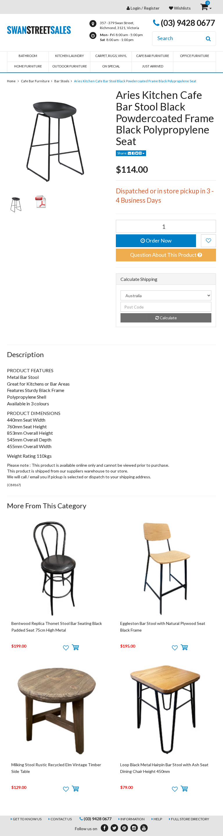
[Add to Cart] (75, 648)
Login (136, 8)
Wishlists (182, 8)
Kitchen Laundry (69, 56)
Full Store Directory (190, 819)
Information (133, 819)
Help (158, 819)
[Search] (208, 38)
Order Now (158, 240)
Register (151, 8)
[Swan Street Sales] (39, 29)
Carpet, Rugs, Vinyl (111, 56)
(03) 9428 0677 (187, 23)
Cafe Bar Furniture (152, 56)
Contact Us (61, 819)
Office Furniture (194, 56)
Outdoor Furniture (69, 66)
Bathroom (28, 56)
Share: (122, 153)
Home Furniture (28, 66)
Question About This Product (163, 255)
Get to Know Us (27, 819)
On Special (111, 66)
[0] (204, 8)
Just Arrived (152, 66)
